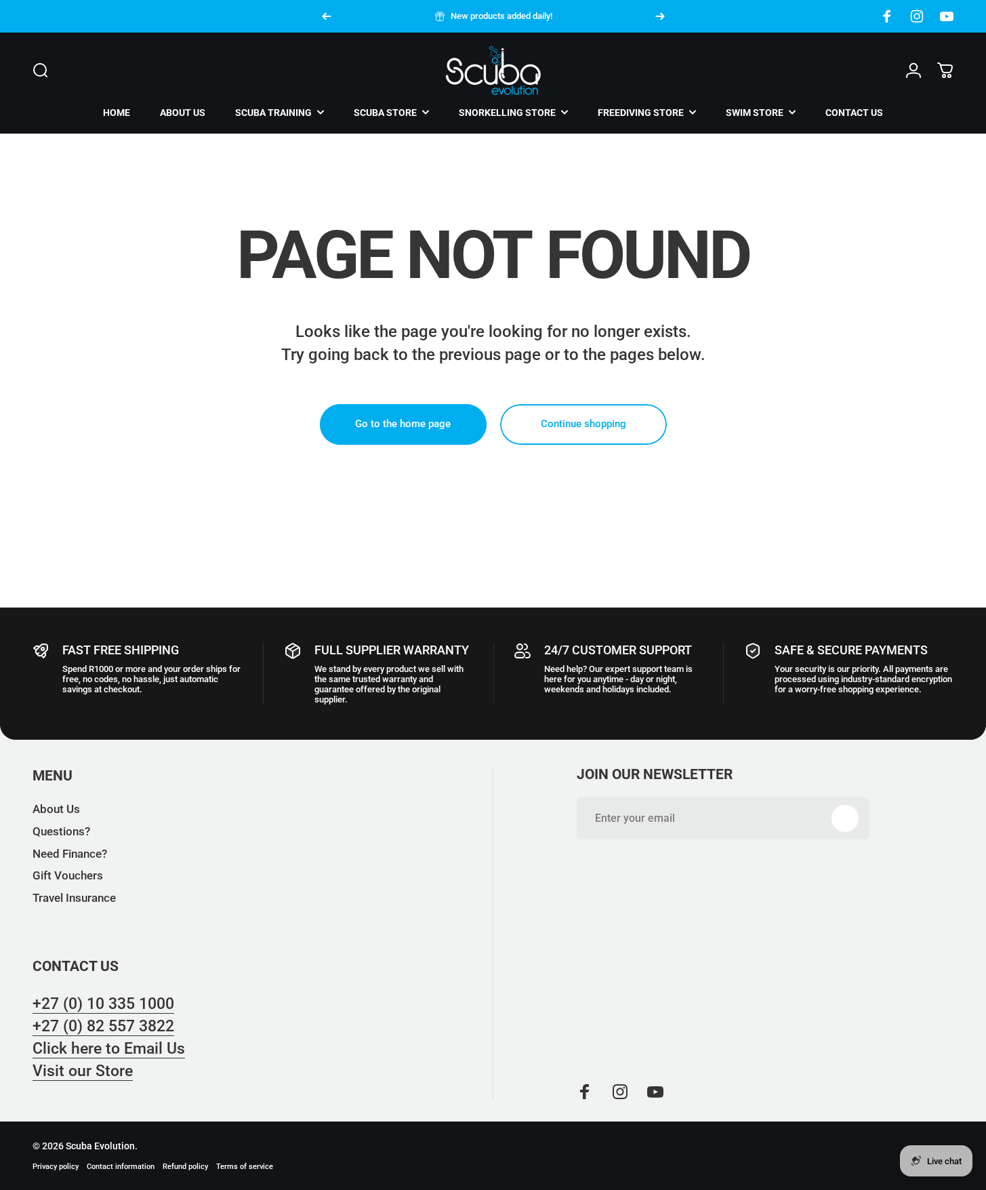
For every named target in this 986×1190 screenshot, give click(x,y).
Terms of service (244, 1166)
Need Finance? (70, 854)
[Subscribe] (845, 818)
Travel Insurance (74, 898)
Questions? (61, 831)
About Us (56, 809)
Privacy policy (56, 1166)
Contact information (121, 1166)
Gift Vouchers (68, 876)
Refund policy (185, 1166)
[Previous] (327, 16)
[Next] (660, 16)
